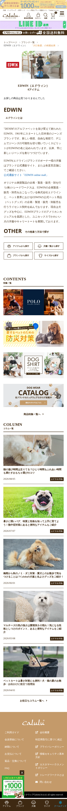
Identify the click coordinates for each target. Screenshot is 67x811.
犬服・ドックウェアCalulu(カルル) (31, 794)
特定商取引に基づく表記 (48, 739)
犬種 (33, 806)
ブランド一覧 (28, 42)
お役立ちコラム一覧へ (32, 700)
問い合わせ (46, 782)
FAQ (7, 768)
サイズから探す (51, 255)
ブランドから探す (21, 255)
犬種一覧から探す (51, 246)
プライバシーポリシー (52, 747)
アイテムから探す (21, 246)
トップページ (10, 42)
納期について (12, 747)
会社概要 (45, 732)
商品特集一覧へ (32, 414)
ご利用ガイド (12, 732)
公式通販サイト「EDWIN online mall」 (26, 174)
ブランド (20, 806)
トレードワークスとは (52, 775)
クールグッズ (60, 806)
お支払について (13, 754)
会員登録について (14, 739)
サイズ (47, 806)
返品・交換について (15, 761)
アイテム (7, 806)
